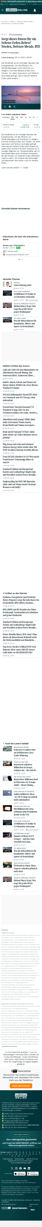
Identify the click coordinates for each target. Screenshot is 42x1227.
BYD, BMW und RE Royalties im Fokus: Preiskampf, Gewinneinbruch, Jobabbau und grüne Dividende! (20, 612)
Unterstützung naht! (23, 285)
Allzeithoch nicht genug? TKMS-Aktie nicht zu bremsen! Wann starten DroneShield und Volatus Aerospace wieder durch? (19, 422)
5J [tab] (34, 117)
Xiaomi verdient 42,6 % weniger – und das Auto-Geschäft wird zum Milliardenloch (24, 839)
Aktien (12, 21)
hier (21, 168)
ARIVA (30, 1182)
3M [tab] (21, 117)
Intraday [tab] (5, 117)
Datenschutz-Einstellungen (20, 1161)
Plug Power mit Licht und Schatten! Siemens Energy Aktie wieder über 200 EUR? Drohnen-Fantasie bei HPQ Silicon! (20, 447)
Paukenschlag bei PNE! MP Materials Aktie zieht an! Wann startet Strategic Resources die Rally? (19, 484)
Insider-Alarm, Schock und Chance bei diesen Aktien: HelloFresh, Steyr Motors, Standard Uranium (20, 385)
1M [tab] (17, 117)
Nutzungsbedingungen (21, 1163)
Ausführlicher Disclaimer (9, 1046)
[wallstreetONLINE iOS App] (20, 1175)
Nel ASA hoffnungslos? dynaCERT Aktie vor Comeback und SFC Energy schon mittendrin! (20, 397)
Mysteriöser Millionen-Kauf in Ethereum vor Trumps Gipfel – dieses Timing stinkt (26, 782)
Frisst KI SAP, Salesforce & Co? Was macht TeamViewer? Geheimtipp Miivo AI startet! (21, 459)
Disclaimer (19, 1159)
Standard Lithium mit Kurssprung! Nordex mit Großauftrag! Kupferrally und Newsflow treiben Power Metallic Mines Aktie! (19, 472)
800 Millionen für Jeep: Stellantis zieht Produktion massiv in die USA (25, 811)
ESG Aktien (15, 52)
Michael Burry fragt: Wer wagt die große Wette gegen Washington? (25, 309)
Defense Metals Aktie (24, 21)
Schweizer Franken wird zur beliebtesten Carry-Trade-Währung (24, 752)
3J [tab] (30, 117)
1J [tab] (26, 117)
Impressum (8, 1159)
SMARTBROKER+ (33, 1125)
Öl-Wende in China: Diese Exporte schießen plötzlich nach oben (25, 868)
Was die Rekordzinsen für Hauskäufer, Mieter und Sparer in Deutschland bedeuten (25, 323)
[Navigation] (2, 10)
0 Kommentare (16, 34)
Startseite (4, 21)
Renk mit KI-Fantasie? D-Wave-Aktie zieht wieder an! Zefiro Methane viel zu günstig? (20, 434)
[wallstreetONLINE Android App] (33, 1175)
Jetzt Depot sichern (21, 1134)
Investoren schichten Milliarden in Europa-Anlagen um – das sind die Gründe (25, 767)
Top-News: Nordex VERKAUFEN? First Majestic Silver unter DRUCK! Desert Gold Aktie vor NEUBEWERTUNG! (19, 649)
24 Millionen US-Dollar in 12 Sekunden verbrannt (25, 295)
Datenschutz (32, 1159)
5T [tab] (12, 117)
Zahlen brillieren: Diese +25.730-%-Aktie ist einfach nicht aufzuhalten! (25, 797)
